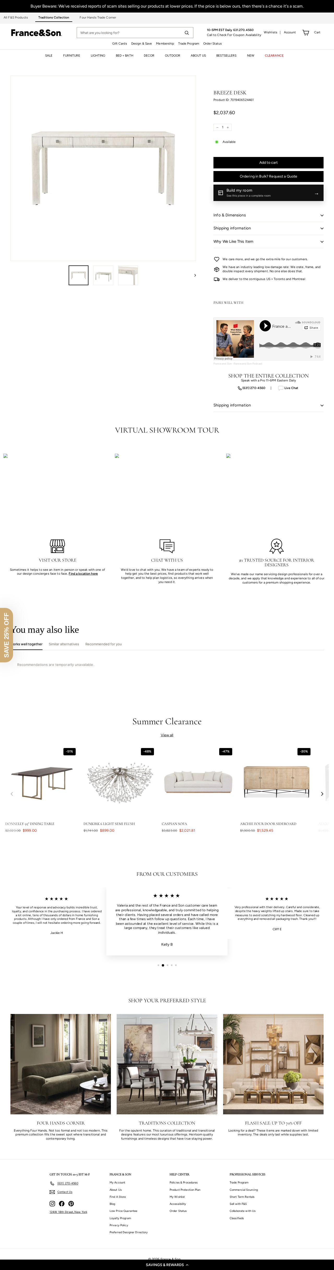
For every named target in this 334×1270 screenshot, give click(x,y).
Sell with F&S (238, 1204)
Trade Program (188, 43)
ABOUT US (198, 55)
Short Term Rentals (242, 1197)
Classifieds (237, 1218)
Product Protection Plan (185, 1190)
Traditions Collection (53, 17)
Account (290, 32)
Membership (165, 43)
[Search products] (186, 32)
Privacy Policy (119, 1225)
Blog (112, 1204)
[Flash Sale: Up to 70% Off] (273, 1064)
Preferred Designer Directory (129, 1232)
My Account (117, 1182)
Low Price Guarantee (123, 1211)
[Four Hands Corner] (60, 1064)
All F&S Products (16, 17)
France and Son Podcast (248, 363)
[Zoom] (103, 168)
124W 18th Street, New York (68, 1212)
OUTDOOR (172, 55)
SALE (48, 55)
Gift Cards (119, 43)
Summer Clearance (167, 721)
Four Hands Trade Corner (98, 17)
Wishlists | (272, 32)
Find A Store (118, 1197)
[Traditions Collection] (167, 1064)
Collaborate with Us (242, 1211)
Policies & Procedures (184, 1182)
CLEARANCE (274, 55)
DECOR (149, 55)
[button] (167, 1265)
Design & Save (141, 43)
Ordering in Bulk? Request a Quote (268, 176)
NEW (250, 55)
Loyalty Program (120, 1218)
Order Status (212, 43)
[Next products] (322, 794)
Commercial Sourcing (244, 1190)
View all (167, 735)
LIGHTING (98, 55)
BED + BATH (124, 55)
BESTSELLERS (226, 55)
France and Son (222, 363)
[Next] (192, 275)
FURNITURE (71, 55)
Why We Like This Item (233, 241)
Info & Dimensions (229, 215)
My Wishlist (177, 1197)
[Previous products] (11, 794)
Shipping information (232, 228)
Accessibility (178, 1204)
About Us (116, 1190)
